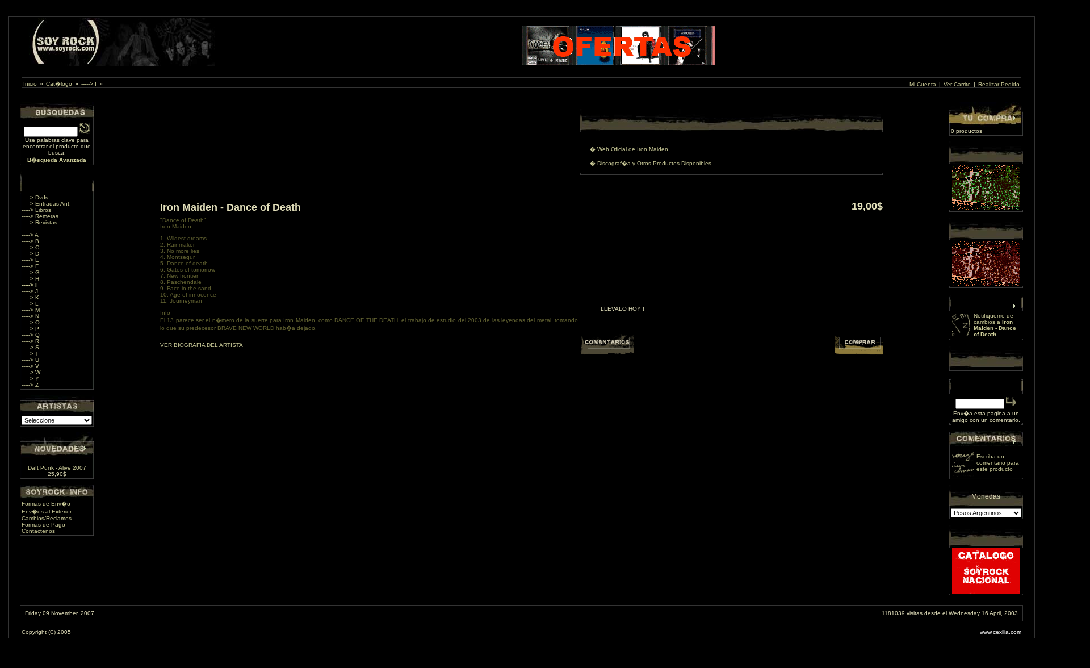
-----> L (30, 303)
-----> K (30, 297)
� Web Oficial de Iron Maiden (629, 149)
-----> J (30, 291)
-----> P (30, 328)
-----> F (30, 266)
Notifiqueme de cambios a (995, 324)
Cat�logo (59, 84)
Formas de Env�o (46, 503)
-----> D (30, 253)
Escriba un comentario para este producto (997, 462)
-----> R (30, 341)
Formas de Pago (43, 524)
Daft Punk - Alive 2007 (57, 468)
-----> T (30, 353)
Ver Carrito (957, 84)
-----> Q (31, 335)
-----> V (30, 366)
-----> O (31, 322)
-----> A (30, 235)
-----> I (89, 84)
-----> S (30, 347)
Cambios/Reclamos (47, 518)
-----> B (30, 241)
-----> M (31, 310)
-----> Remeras (40, 216)
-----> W (31, 372)
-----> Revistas (39, 222)
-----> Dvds (35, 197)
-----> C (30, 247)
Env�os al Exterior (47, 511)
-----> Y (30, 378)
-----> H (30, 278)
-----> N (30, 316)
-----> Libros (36, 210)
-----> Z (30, 385)
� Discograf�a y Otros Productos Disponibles (650, 163)
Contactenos (38, 531)
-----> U (30, 360)
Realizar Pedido (999, 84)
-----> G (31, 272)
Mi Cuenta (922, 84)
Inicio (30, 84)
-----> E (30, 260)
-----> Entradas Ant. (46, 204)
